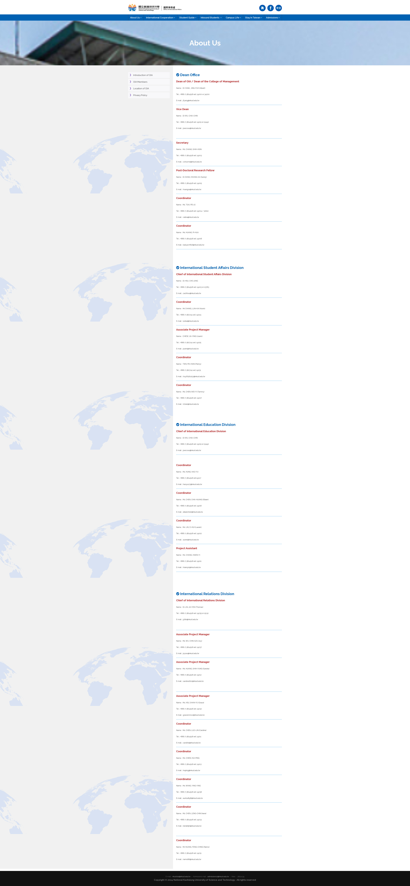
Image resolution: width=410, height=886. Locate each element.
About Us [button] (135, 17)
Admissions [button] (272, 17)
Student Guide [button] (187, 17)
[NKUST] (262, 8)
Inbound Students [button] (210, 17)
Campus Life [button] (232, 17)
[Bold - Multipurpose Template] (155, 7)
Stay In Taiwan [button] (252, 17)
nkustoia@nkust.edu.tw (181, 877)
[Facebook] (270, 8)
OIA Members (140, 81)
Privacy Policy (140, 95)
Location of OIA (141, 88)
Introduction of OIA (143, 75)
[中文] (278, 8)
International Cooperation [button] (159, 17)
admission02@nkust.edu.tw (218, 877)
